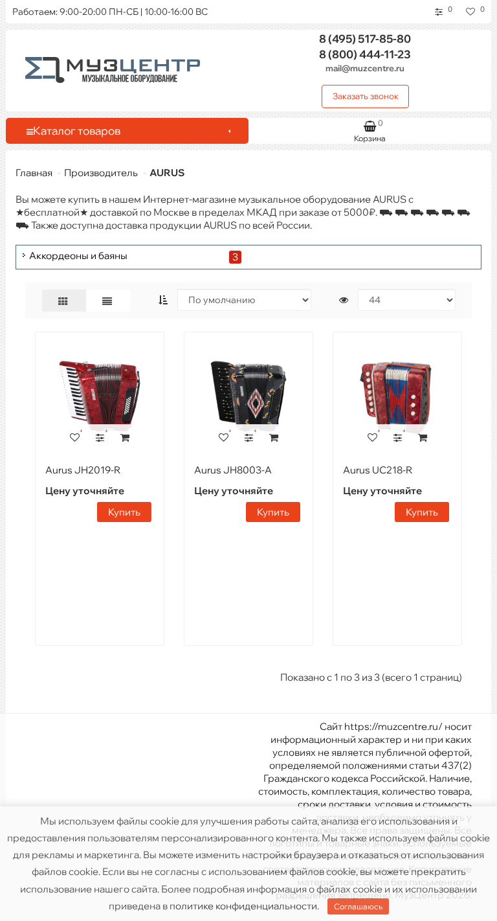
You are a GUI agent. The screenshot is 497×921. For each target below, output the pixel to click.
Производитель (101, 172)
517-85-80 (365, 38)
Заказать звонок (366, 96)
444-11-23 (365, 54)
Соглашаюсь (358, 906)
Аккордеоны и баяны (78, 256)
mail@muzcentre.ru (365, 68)
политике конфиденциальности (243, 906)
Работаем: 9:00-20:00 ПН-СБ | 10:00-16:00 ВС (110, 11)
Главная (34, 172)
